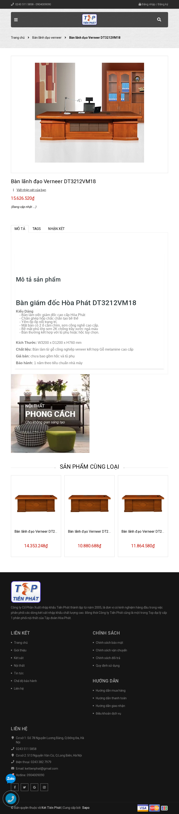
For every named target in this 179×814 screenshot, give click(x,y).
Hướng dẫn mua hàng (111, 690)
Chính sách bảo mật (109, 642)
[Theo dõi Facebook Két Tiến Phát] (15, 787)
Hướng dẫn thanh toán (111, 698)
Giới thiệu (20, 650)
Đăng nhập (148, 4)
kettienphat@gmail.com (41, 768)
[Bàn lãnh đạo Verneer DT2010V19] (89, 503)
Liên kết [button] (20, 633)
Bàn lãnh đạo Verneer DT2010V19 (94, 531)
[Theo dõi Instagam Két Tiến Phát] (44, 787)
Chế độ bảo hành (25, 681)
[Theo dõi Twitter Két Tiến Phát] (24, 787)
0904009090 (43, 4)
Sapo (86, 807)
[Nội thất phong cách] (50, 413)
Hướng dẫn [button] (106, 681)
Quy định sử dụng (108, 665)
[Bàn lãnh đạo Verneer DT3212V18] (143, 503)
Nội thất (19, 665)
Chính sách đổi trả (108, 658)
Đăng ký (163, 4)
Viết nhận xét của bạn (31, 190)
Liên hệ (19, 688)
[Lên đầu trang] (168, 799)
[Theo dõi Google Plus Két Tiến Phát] (34, 787)
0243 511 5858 (24, 4)
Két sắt (19, 658)
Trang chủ (21, 642)
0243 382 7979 (41, 762)
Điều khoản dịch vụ (108, 713)
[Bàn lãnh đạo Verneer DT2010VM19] (36, 503)
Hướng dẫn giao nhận (110, 706)
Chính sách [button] (106, 633)
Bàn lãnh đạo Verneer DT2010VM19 (42, 531)
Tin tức (19, 673)
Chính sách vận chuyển (111, 650)
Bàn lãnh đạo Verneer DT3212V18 (147, 531)
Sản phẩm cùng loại (89, 466)
